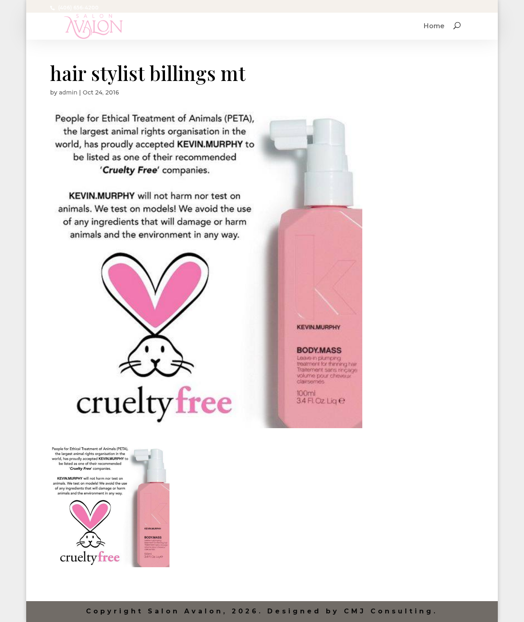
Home (434, 26)
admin (68, 92)
